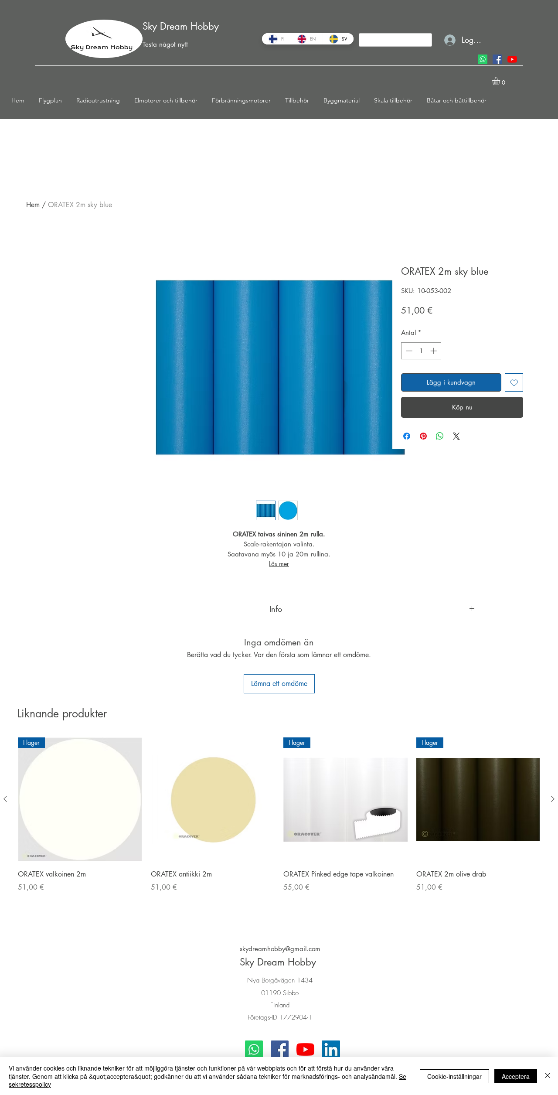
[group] (279, 826)
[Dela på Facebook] (406, 436)
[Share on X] (456, 436)
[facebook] (497, 59)
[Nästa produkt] (553, 799)
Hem (33, 204)
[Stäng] (547, 1076)
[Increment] (434, 351)
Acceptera (516, 1076)
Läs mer (279, 563)
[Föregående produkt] (5, 799)
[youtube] (512, 59)
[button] (53, 100)
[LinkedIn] (331, 1049)
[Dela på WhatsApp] (440, 436)
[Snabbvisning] (213, 799)
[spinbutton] (421, 351)
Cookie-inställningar (454, 1076)
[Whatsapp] (482, 59)
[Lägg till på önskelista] (514, 382)
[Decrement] (408, 351)
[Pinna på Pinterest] (423, 436)
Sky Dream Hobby (181, 26)
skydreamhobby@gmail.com (280, 949)
